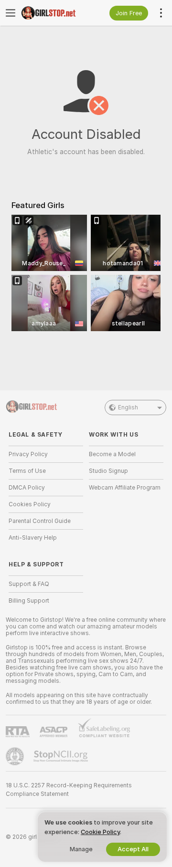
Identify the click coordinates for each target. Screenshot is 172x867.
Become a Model (112, 454)
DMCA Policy (27, 487)
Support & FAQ (29, 584)
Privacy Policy (28, 454)
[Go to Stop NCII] (61, 756)
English (128, 407)
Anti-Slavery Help (33, 537)
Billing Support (29, 600)
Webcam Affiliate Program (125, 487)
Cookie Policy (100, 832)
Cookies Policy (30, 504)
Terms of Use (27, 471)
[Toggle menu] (10, 13)
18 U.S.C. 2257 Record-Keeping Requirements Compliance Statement (69, 789)
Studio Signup (108, 471)
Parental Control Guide (40, 521)
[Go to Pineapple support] (16, 756)
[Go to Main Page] (53, 13)
